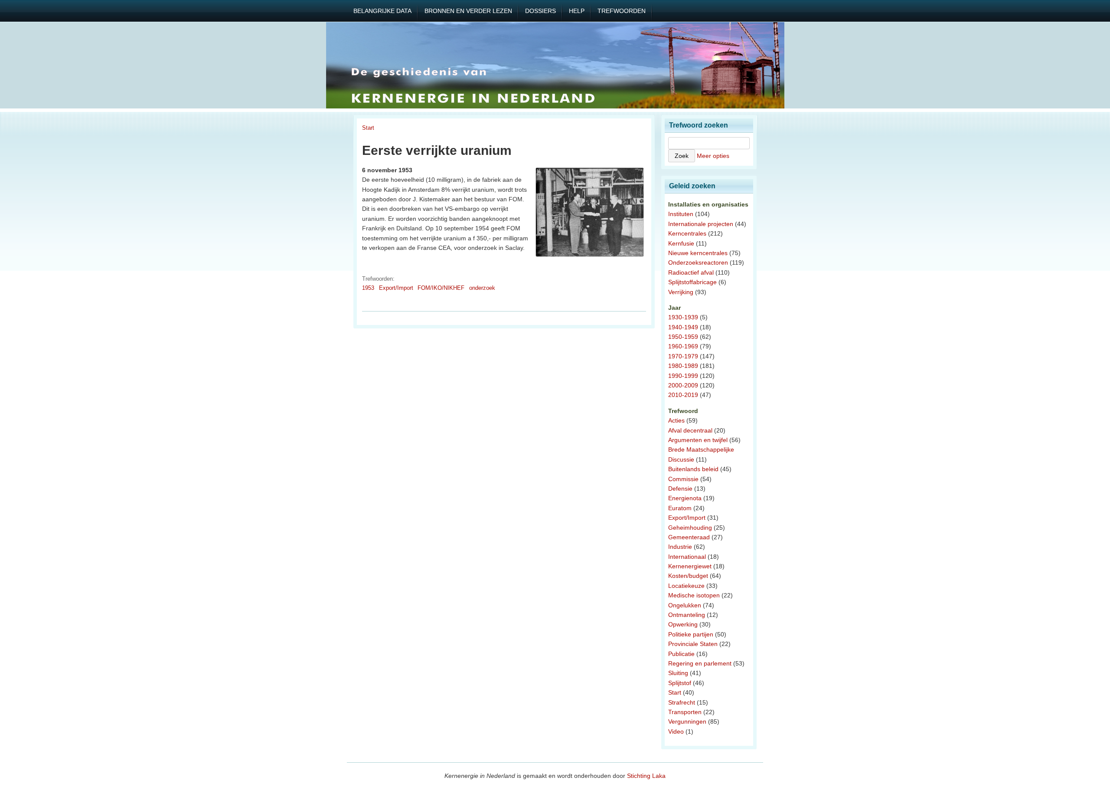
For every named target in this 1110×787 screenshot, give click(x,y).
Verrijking (680, 292)
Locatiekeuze (686, 585)
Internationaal (687, 556)
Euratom (680, 508)
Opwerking (683, 624)
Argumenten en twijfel (698, 439)
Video (676, 731)
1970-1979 (683, 356)
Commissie (683, 478)
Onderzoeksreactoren (698, 262)
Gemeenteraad (689, 537)
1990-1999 (683, 375)
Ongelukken (684, 605)
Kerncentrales (687, 233)
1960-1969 (683, 346)
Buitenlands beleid (693, 469)
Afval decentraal (690, 430)
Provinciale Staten (693, 643)
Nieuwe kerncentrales (698, 252)
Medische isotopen (694, 595)
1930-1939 (683, 317)
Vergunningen (687, 721)
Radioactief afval (691, 272)
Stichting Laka (646, 775)
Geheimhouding (690, 527)
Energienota (685, 498)
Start (368, 128)
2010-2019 (683, 394)
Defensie (680, 488)
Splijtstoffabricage (692, 282)
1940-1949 (683, 327)
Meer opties (713, 155)
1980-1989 (683, 365)
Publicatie (681, 653)
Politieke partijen (690, 634)
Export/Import (396, 288)
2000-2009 (683, 385)
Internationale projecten (700, 223)
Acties (676, 420)
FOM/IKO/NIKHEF (441, 288)
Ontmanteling (686, 614)
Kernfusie (681, 243)
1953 (368, 288)
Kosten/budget (688, 575)
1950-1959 (683, 336)
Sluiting (678, 672)
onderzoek (482, 288)
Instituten (680, 213)
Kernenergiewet (690, 566)
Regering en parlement (699, 663)
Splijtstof (679, 682)
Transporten (685, 711)
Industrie (680, 546)
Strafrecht (681, 702)
